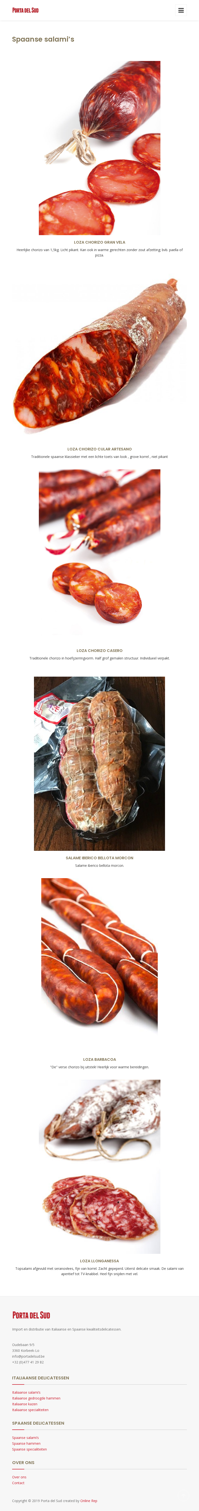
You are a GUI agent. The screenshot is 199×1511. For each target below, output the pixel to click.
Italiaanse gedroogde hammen (36, 1398)
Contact (18, 1483)
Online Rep (88, 1500)
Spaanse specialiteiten (29, 1449)
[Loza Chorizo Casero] (99, 531)
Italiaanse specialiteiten (30, 1409)
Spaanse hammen (26, 1443)
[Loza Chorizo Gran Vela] (99, 124)
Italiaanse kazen (24, 1404)
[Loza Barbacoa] (99, 940)
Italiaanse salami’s (26, 1392)
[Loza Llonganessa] (99, 1143)
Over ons (19, 1477)
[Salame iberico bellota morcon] (99, 738)
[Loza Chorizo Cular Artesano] (99, 329)
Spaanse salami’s (25, 1437)
